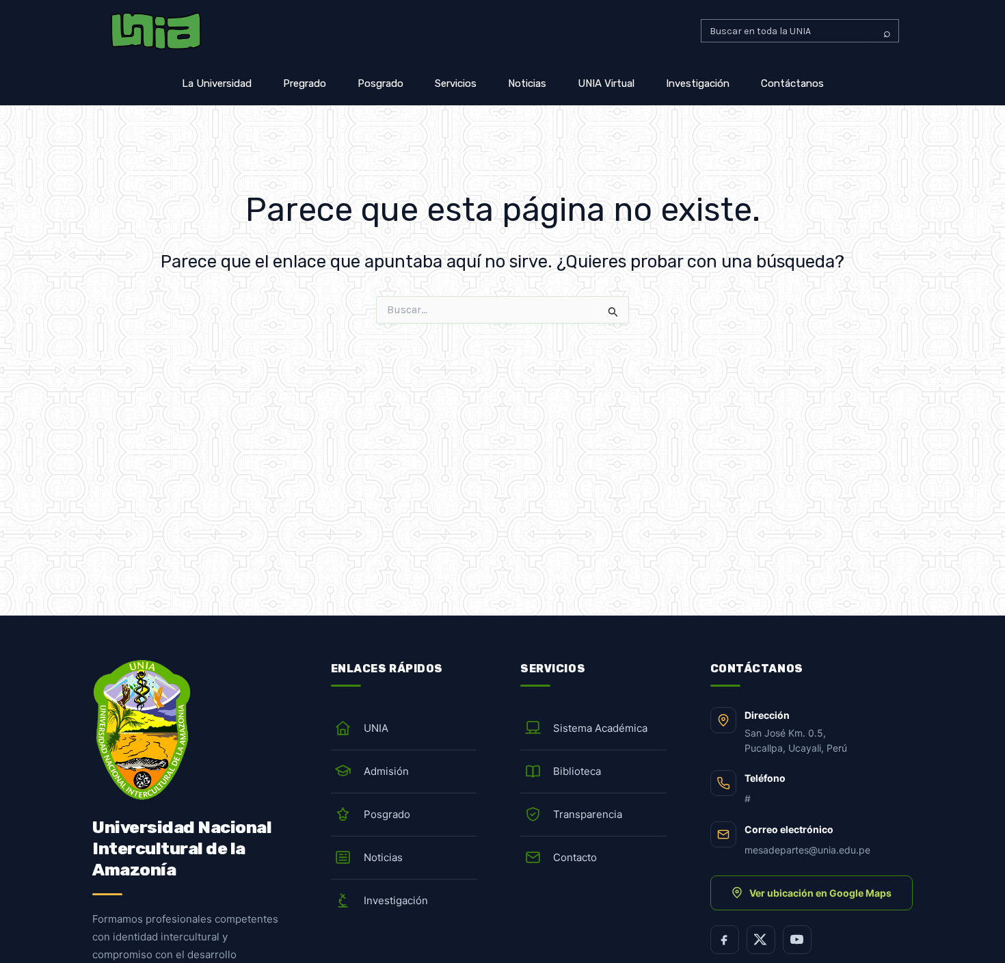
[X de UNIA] (761, 939)
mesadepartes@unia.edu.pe (807, 850)
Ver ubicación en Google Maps (820, 893)
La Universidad (217, 83)
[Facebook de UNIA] (724, 939)
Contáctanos (792, 83)
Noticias (527, 83)
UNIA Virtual (606, 83)
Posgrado (380, 83)
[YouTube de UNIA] (797, 939)
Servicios (456, 83)
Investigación (697, 83)
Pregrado (304, 83)
